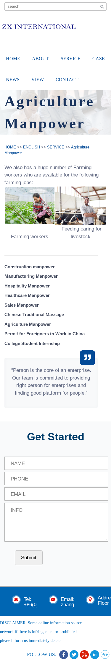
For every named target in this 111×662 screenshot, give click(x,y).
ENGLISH (31, 147)
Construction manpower (29, 266)
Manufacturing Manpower (31, 276)
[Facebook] (63, 654)
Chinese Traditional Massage (34, 314)
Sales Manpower (21, 305)
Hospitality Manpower (27, 285)
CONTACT (67, 79)
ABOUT (40, 58)
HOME (13, 58)
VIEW (37, 79)
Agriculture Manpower (27, 324)
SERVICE (71, 58)
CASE (98, 58)
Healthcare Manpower (27, 295)
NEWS (13, 79)
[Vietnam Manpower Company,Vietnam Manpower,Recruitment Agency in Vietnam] (39, 25)
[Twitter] (74, 654)
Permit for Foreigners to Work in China (44, 333)
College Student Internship (32, 343)
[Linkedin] (94, 654)
